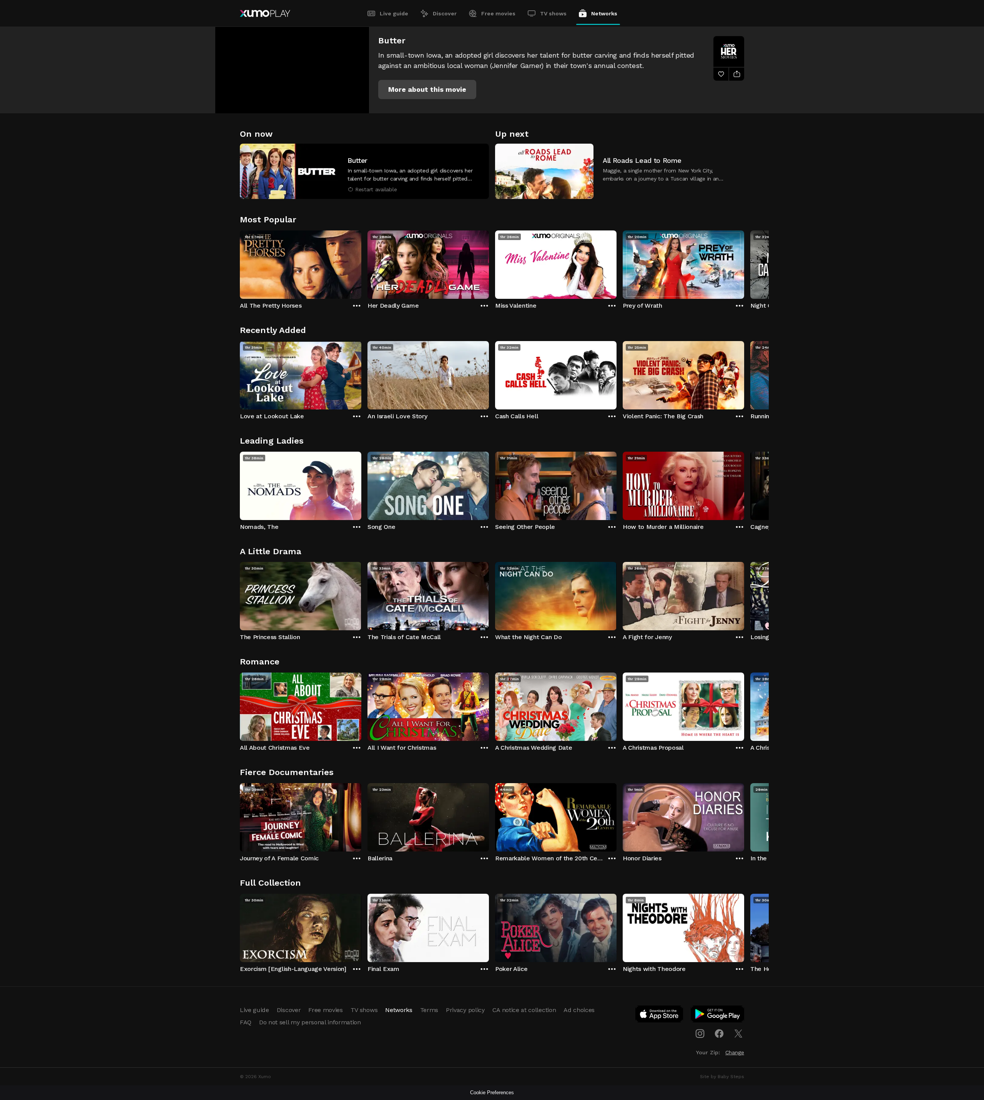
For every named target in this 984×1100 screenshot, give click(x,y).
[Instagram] (700, 1033)
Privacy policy (465, 1010)
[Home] (265, 13)
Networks (604, 13)
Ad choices (579, 1010)
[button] (427, 89)
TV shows (553, 13)
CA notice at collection (524, 1010)
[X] (738, 1033)
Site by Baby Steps (722, 1076)
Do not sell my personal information (310, 1022)
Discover (445, 13)
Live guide (394, 13)
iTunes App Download (659, 1015)
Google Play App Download (717, 1015)
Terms (429, 1010)
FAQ (245, 1022)
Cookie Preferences (492, 1092)
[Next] (744, 262)
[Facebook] (719, 1033)
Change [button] (734, 1052)
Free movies (498, 13)
